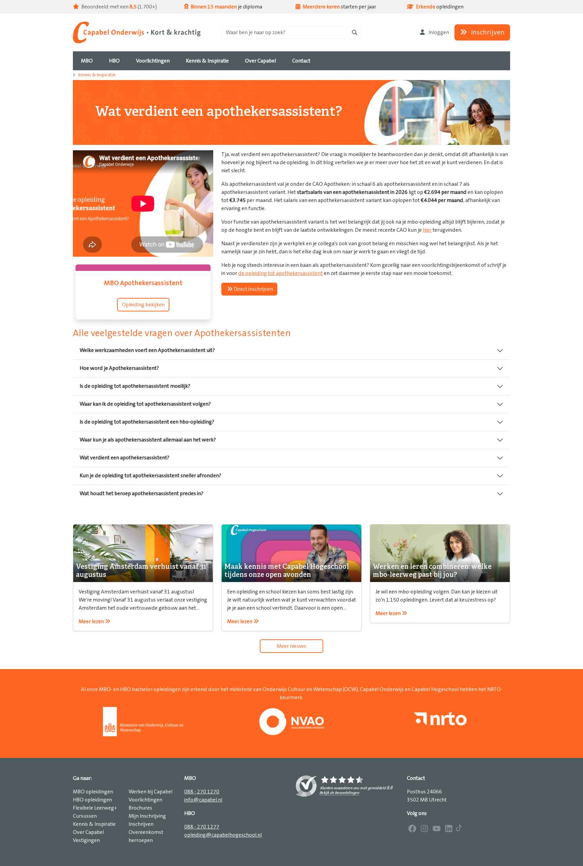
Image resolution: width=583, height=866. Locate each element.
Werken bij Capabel (150, 792)
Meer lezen (92, 621)
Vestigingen (86, 840)
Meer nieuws (291, 646)
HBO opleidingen (92, 800)
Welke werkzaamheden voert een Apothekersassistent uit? (147, 350)
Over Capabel (88, 832)
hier (427, 230)
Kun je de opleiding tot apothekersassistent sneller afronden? (150, 476)
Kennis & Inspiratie (97, 75)
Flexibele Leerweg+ (95, 808)
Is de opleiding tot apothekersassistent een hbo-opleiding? (147, 422)
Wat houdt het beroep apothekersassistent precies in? (141, 493)
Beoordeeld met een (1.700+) (118, 7)
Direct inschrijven (252, 289)
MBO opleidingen (93, 792)
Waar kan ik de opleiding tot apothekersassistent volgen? (145, 404)
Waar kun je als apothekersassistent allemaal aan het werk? (148, 440)
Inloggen (438, 32)
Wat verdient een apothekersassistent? (124, 458)
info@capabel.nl (203, 800)
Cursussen (85, 816)
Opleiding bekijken (143, 305)
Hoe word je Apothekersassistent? (119, 368)
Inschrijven (487, 32)
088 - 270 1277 (201, 827)
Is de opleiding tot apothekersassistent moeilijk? (135, 386)
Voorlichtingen (145, 800)
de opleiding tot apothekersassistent (280, 273)
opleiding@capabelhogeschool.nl (223, 835)
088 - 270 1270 (201, 792)
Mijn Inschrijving (147, 816)
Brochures (140, 808)
